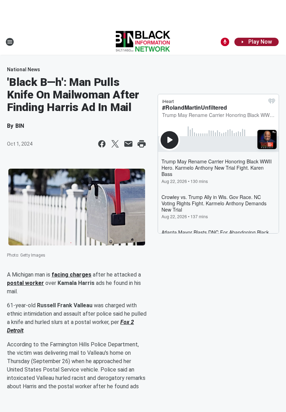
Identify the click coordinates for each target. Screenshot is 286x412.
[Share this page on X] (115, 144)
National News (23, 69)
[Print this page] (141, 144)
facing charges (71, 274)
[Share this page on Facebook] (102, 144)
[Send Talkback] (225, 42)
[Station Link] (143, 42)
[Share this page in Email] (128, 144)
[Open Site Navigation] (10, 42)
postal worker (25, 283)
